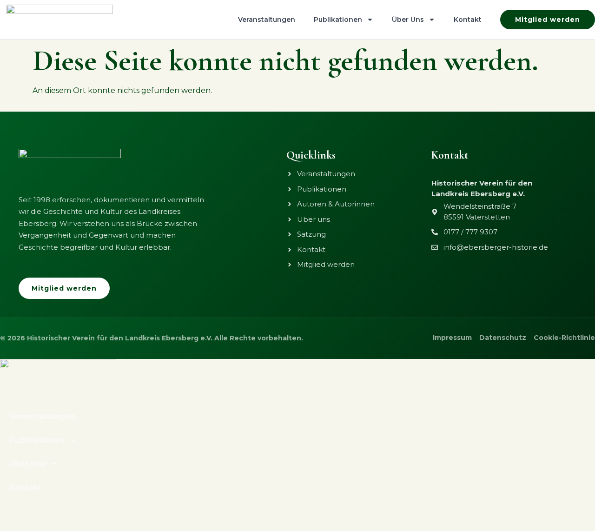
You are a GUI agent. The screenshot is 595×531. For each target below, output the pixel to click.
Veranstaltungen (266, 19)
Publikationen (338, 19)
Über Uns (408, 19)
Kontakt (468, 19)
